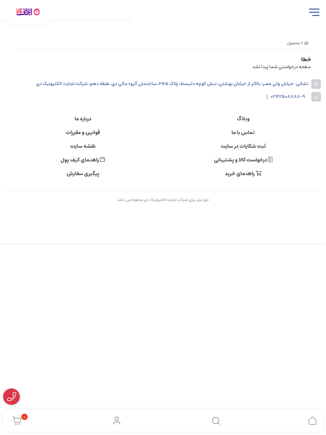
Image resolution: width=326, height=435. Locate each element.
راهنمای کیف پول (80, 159)
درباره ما (82, 118)
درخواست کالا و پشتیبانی (241, 159)
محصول (293, 43)
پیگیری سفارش (83, 173)
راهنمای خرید (240, 173)
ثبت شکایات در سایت (243, 146)
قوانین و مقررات (83, 132)
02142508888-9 (288, 96)
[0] (15, 420)
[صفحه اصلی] (306, 43)
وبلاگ (243, 118)
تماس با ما (243, 132)
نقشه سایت (83, 146)
